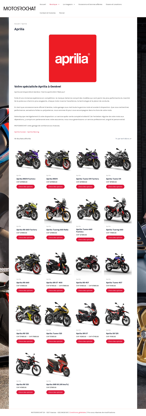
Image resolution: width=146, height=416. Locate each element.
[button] (58, 4)
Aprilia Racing (33, 132)
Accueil (17, 24)
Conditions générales (78, 412)
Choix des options (26, 187)
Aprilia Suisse (20, 132)
